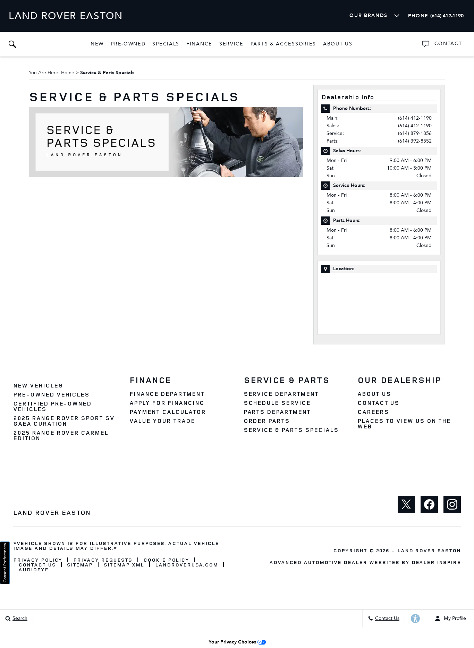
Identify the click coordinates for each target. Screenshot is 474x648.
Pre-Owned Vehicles (51, 394)
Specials (165, 44)
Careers (373, 412)
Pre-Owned (128, 44)
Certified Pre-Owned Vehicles (52, 406)
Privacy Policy (37, 559)
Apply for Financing (166, 403)
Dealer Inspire (436, 562)
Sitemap (80, 564)
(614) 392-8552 (415, 141)
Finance (199, 44)
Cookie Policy (166, 559)
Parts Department (277, 412)
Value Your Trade (162, 421)
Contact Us (378, 403)
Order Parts (267, 421)
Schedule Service (277, 403)
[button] (12, 44)
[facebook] (429, 504)
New (97, 44)
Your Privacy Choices (233, 642)
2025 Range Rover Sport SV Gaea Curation (64, 420)
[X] (406, 504)
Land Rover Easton (429, 550)
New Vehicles (38, 385)
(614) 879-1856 (415, 133)
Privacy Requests (102, 559)
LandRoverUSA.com (186, 564)
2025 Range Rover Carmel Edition (60, 435)
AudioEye (33, 569)
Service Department (281, 394)
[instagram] (452, 504)
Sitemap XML (124, 564)
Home (67, 72)
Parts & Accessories (283, 44)
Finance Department (166, 394)
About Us (338, 44)
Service (231, 44)
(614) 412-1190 (415, 118)
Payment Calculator (167, 412)
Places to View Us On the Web (404, 423)
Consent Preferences (4, 562)
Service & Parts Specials (291, 430)
